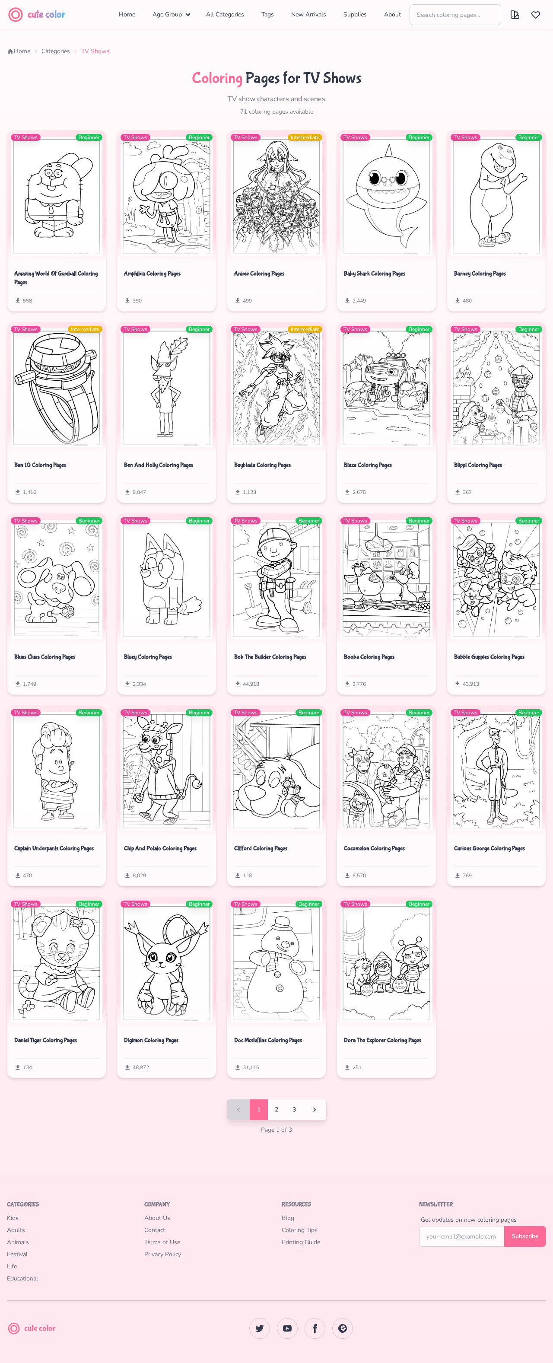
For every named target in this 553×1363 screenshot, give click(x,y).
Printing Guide (301, 1242)
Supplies (355, 14)
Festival (17, 1254)
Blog (288, 1218)
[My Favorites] (535, 14)
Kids (13, 1218)
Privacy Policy (162, 1254)
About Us (157, 1218)
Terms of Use (162, 1242)
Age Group (167, 14)
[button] (515, 14)
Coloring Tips (300, 1230)
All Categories (225, 14)
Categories (55, 51)
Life (12, 1266)
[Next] (314, 1109)
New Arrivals (308, 14)
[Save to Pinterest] (94, 250)
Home (127, 14)
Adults (16, 1230)
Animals (18, 1242)
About (392, 14)
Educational (22, 1278)
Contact (154, 1230)
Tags (267, 14)
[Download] (18, 251)
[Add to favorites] (36, 251)
